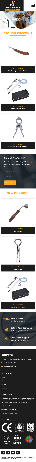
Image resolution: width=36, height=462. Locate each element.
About (3, 381)
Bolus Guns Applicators (9, 406)
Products (4, 384)
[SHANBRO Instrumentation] (12, 5)
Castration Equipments (9, 409)
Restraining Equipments (9, 413)
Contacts (4, 388)
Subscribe (10, 182)
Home (3, 377)
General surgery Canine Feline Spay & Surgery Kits (17, 398)
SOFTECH (13, 458)
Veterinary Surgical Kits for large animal (14, 402)
